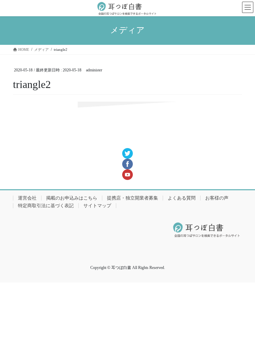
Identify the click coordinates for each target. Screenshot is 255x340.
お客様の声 (216, 198)
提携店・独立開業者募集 (132, 198)
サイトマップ (97, 205)
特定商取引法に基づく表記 (46, 205)
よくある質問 (182, 198)
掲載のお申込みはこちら (71, 198)
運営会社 (27, 198)
